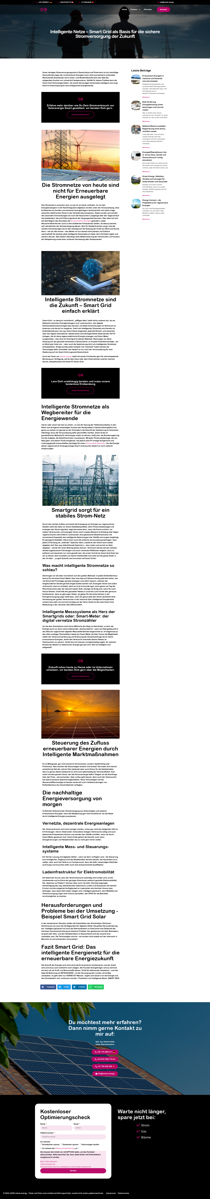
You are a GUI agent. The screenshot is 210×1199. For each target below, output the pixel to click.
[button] (48, 987)
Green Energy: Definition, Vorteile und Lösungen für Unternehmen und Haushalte (154, 179)
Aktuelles (148, 9)
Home (124, 9)
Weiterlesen (146, 97)
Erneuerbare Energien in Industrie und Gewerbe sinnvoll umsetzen (153, 78)
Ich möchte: (45, 1142)
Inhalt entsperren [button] (47, 1164)
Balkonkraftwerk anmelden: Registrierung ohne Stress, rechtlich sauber (154, 128)
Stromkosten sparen (51, 1144)
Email (76, 1124)
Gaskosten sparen (70, 1144)
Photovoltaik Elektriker (95, 443)
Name (43, 1124)
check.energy (66, 356)
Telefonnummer (47, 1133)
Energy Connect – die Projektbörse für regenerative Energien (155, 202)
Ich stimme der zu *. (60, 1148)
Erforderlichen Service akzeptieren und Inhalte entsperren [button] (65, 1167)
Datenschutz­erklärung (65, 1148)
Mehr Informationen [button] (48, 1161)
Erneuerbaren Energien (81, 221)
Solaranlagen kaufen (90, 1144)
